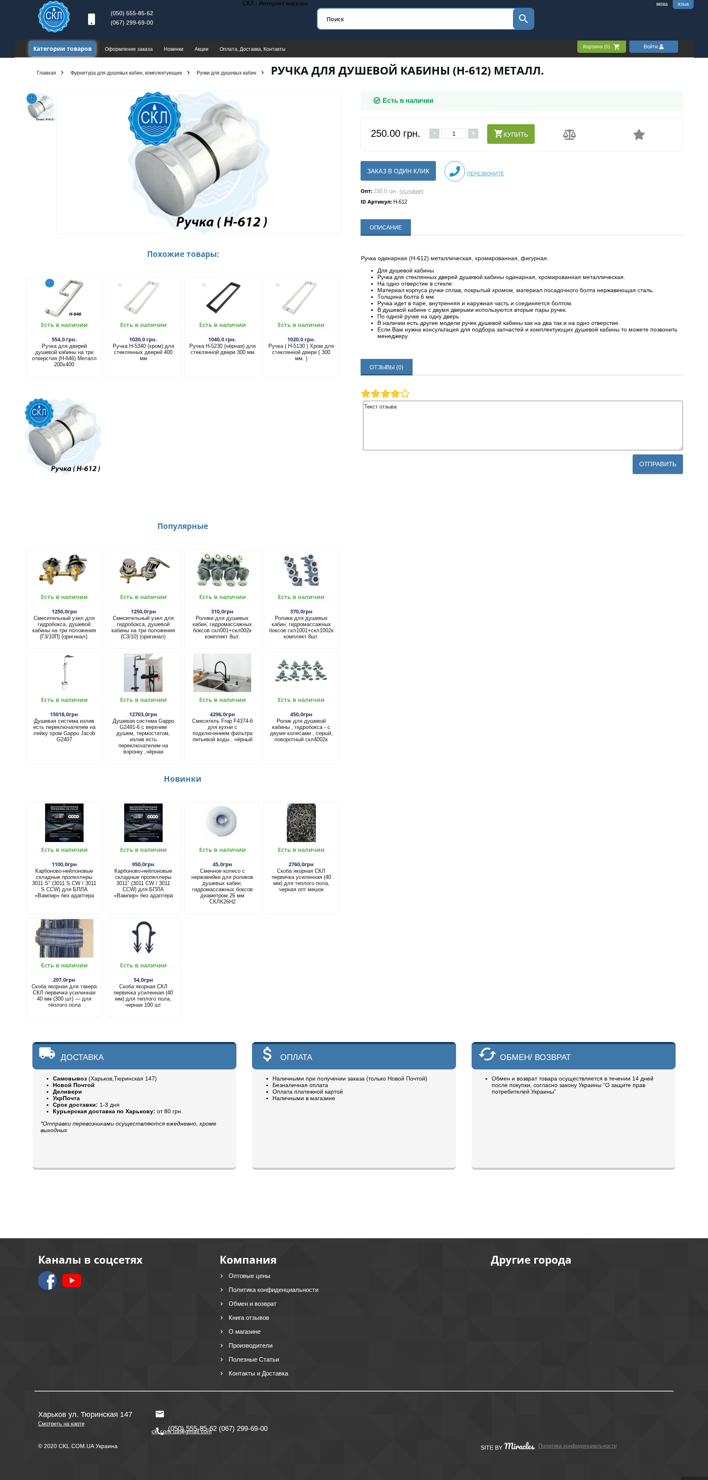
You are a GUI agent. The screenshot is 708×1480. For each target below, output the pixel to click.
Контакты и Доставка (258, 1373)
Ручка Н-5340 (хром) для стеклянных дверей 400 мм (143, 352)
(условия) (411, 191)
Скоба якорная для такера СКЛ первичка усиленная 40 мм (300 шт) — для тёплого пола (64, 995)
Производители (250, 1345)
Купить (516, 134)
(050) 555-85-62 (132, 13)
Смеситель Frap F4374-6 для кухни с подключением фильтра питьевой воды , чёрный (222, 730)
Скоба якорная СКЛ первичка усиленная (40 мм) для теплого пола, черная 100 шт (143, 995)
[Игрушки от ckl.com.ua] (54, 30)
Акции (202, 49)
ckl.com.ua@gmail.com (180, 1410)
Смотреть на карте (61, 1424)
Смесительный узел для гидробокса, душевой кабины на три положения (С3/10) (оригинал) (143, 627)
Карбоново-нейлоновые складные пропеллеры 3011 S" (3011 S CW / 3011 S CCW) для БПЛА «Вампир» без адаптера (64, 883)
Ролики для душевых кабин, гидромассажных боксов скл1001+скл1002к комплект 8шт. (301, 627)
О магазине (245, 1331)
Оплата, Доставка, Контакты (253, 49)
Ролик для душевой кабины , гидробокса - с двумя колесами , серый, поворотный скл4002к (301, 730)
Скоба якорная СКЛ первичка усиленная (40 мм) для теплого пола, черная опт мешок (301, 880)
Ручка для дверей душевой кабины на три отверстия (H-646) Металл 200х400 (64, 355)
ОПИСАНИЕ (386, 227)
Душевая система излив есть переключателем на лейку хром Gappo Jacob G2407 (64, 730)
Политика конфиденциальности (273, 1289)
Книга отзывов (249, 1317)
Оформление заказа (129, 49)
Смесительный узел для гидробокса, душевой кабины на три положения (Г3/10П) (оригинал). (64, 627)
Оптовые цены (249, 1275)
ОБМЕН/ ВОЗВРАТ (535, 1057)
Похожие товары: (183, 254)
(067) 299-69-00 (132, 22)
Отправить (657, 464)
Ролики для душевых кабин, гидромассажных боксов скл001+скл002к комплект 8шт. (222, 627)
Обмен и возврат (253, 1303)
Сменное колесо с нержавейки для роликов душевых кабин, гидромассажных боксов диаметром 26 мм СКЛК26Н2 (222, 886)
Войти (651, 47)
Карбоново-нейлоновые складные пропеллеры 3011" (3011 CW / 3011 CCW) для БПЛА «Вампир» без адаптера (143, 883)
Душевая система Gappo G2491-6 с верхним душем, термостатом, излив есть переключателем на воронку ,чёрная (143, 736)
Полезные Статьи (254, 1359)
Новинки (174, 49)
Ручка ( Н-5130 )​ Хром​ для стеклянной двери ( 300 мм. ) (301, 352)
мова (662, 4)
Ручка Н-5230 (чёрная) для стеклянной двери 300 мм (222, 349)
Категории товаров (62, 48)
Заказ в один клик (398, 171)
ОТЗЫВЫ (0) (387, 367)
